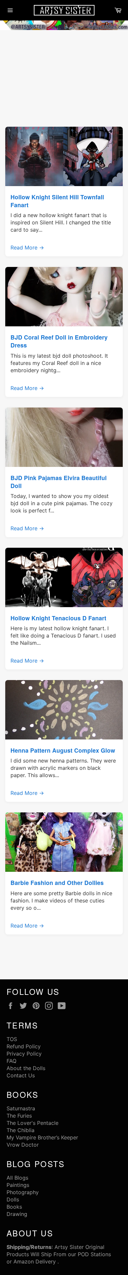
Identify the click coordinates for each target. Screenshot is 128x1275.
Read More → (27, 247)
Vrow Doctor (23, 1144)
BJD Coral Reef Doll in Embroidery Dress (59, 341)
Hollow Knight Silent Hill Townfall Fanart (57, 201)
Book (13, 1206)
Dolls (13, 1199)
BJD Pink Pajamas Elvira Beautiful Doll (59, 482)
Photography (23, 1192)
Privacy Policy (24, 1053)
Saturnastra (21, 1108)
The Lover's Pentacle (32, 1123)
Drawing (17, 1214)
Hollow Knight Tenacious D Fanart (58, 618)
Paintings (18, 1185)
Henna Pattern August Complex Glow (63, 750)
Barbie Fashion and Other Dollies (57, 882)
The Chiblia (20, 1130)
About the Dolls (26, 1068)
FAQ (11, 1061)
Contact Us (21, 1075)
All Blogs (17, 1177)
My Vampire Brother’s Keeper (42, 1137)
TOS (12, 1039)
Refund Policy (24, 1046)
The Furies (19, 1115)
